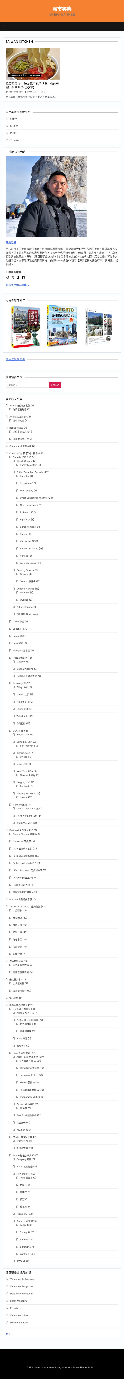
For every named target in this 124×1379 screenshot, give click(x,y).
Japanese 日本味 (29, 1075)
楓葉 (22, 1199)
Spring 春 (25, 1232)
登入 (8, 1334)
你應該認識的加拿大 (23, 892)
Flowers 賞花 (23, 1173)
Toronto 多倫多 (28, 581)
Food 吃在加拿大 (21, 1053)
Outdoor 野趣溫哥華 (23, 877)
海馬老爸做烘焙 (21, 965)
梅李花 (23, 1192)
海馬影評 (17, 946)
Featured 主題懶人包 (20, 830)
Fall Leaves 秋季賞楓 (23, 855)
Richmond (25, 512)
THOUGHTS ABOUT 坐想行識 (24, 906)
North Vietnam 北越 (26, 815)
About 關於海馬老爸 (19, 405)
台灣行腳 (21, 723)
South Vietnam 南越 (26, 823)
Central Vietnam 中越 (27, 808)
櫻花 (22, 1206)
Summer (24, 1239)
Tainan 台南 (22, 709)
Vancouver (35, 75)
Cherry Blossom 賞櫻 (24, 834)
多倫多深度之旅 (21, 431)
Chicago (24, 756)
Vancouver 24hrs (19, 1315)
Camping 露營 (23, 1159)
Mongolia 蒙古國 (21, 650)
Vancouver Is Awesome (22, 1279)
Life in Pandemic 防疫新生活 (27, 870)
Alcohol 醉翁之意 (25, 1012)
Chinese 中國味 (28, 1060)
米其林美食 (15, 979)
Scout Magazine (18, 1300)
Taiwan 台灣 (19, 683)
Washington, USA (25, 793)
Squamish (25, 519)
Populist (14, 1308)
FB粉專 (13, 118)
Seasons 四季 (23, 1221)
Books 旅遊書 (16, 427)
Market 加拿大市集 (22, 1137)
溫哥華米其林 (19, 990)
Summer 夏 (26, 1246)
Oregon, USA (23, 782)
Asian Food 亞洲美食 (27, 1056)
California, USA (24, 741)
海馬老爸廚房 (16, 961)
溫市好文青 (18, 420)
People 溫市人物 (21, 884)
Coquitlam (25, 483)
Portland (24, 786)
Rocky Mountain (28, 465)
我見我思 (17, 917)
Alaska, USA (23, 734)
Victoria (24, 555)
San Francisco (27, 745)
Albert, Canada (24, 461)
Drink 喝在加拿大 (21, 1009)
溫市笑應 (62, 9)
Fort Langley (26, 490)
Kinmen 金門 (22, 694)
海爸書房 (17, 939)
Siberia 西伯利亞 (24, 668)
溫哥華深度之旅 (21, 438)
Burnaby (24, 476)
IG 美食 (14, 125)
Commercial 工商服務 (20, 446)
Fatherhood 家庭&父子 (24, 863)
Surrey (23, 534)
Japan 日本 (19, 628)
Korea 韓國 (18, 636)
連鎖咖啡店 (25, 1031)
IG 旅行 (14, 133)
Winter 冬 (25, 1254)
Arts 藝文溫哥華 (17, 416)
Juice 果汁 (21, 1038)
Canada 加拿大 (21, 457)
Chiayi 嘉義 (22, 687)
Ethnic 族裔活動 (24, 1166)
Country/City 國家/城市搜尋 (23, 453)
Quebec (24, 599)
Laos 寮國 (18, 643)
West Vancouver (28, 563)
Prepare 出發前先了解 (20, 899)
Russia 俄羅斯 (20, 657)
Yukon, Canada (24, 607)
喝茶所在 (21, 1045)
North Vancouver (29, 505)
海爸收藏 (17, 932)
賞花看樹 (21, 1261)
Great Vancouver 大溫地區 (34, 497)
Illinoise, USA (23, 753)
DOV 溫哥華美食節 (22, 848)
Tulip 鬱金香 (26, 1177)
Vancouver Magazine (21, 1286)
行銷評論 (17, 954)
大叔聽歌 (17, 910)
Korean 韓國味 (27, 1082)
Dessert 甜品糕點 (25, 1104)
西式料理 (21, 1129)
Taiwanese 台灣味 (17, 75)
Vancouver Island (29, 548)
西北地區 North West (27, 614)
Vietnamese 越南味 (30, 1097)
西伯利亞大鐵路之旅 (26, 676)
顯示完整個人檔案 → (18, 285)
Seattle (23, 797)
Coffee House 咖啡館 (27, 1020)
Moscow (21, 661)
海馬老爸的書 (19, 409)
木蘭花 (23, 1184)
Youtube (14, 140)
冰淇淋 (23, 1108)
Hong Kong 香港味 (29, 1068)
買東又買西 (22, 1141)
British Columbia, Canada (29, 472)
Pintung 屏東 (23, 701)
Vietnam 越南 (20, 804)
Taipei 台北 (22, 716)
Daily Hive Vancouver (21, 1293)
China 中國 (18, 621)
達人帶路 (13, 997)
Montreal (24, 592)
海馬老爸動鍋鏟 (21, 972)
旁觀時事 (17, 925)
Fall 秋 (23, 1225)
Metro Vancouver (19, 1322)
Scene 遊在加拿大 (22, 1155)
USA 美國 (18, 730)
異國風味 (21, 1122)
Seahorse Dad (15, 92)
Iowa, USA (22, 764)
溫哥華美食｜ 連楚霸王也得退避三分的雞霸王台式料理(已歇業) (32, 85)
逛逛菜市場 (22, 1148)
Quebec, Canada (25, 588)
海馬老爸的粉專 (15, 360)
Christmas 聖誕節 (22, 841)
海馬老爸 (11, 242)
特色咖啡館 (25, 1024)
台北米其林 (18, 983)
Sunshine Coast (28, 526)
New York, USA (24, 771)
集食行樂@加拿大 (18, 1005)
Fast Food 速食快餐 (26, 1115)
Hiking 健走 (22, 1213)
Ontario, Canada (25, 570)
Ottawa (24, 574)
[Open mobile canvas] (4, 26)
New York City (27, 775)
